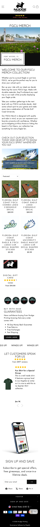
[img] (20, 359)
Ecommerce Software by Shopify (20, 525)
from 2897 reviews (20, 362)
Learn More (12, 337)
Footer (19, 497)
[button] (10, 280)
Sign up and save (19, 502)
